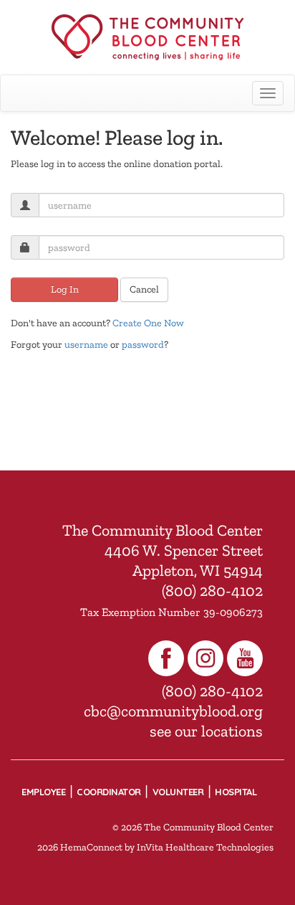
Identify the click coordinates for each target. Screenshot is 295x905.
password (143, 344)
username (86, 344)
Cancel (144, 289)
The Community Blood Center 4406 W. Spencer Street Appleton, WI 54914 (162, 550)
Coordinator (109, 791)
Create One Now (148, 323)
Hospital (235, 791)
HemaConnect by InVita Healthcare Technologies (167, 847)
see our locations (206, 731)
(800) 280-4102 (212, 590)
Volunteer (178, 791)
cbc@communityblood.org (173, 711)
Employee (43, 791)
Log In (65, 289)
